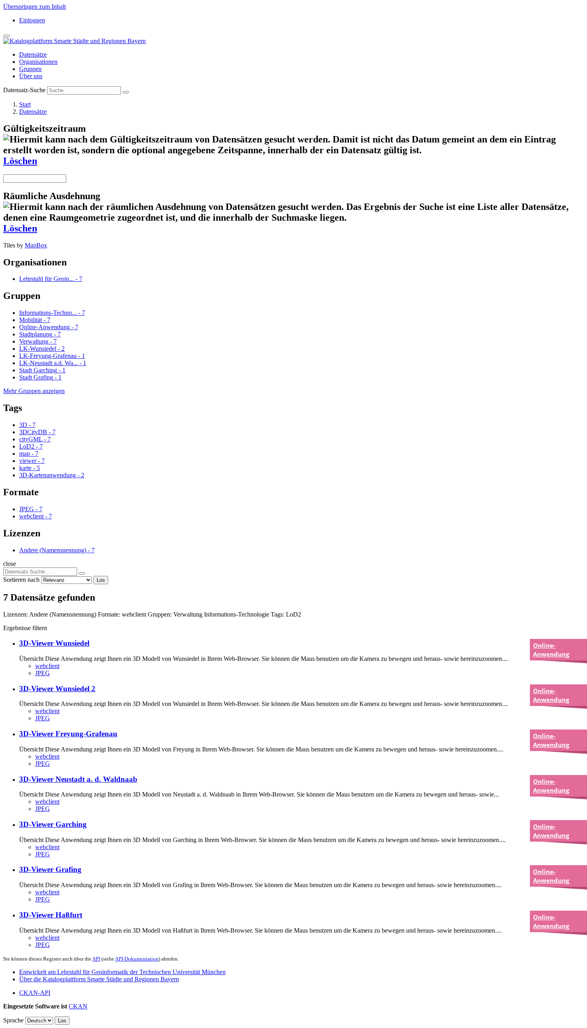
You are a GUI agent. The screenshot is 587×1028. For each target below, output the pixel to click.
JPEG (42, 673)
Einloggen (32, 20)
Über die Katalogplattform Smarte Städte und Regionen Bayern (99, 979)
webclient (47, 665)
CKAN (78, 1006)
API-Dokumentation (137, 959)
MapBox (36, 245)
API (96, 959)
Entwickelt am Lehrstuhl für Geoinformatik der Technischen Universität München (122, 972)
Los (101, 580)
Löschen (20, 161)
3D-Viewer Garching (53, 824)
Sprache (13, 1020)
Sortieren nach (21, 579)
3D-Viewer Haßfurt (50, 915)
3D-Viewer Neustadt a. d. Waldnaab (78, 779)
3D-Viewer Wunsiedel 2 (57, 688)
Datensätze (33, 54)
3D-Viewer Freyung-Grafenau (68, 733)
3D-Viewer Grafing (50, 869)
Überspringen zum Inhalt (34, 6)
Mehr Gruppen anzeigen (34, 390)
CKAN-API (34, 992)
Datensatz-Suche (24, 90)
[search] (82, 573)
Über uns (30, 76)
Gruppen (30, 68)
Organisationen (38, 61)
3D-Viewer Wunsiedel (54, 643)
